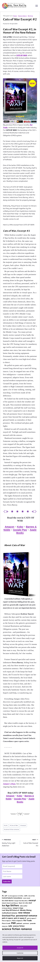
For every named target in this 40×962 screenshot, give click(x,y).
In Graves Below (7, 908)
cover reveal (26, 898)
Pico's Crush (6, 923)
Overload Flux (8, 915)
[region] (20, 946)
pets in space (7, 918)
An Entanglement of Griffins (15, 896)
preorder (33, 923)
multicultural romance (9, 913)
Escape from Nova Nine (21, 901)
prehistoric (26, 923)
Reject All (20, 958)
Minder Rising (25, 910)
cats (5, 825)
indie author (23, 906)
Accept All (20, 948)
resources (4, 926)
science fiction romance (11, 829)
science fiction (19, 926)
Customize (20, 953)
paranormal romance (26, 915)
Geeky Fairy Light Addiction (8, 843)
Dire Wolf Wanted (7, 901)
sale (10, 926)
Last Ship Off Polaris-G (10, 910)
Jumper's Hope (18, 908)
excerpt (23, 825)
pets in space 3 (31, 918)
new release (24, 912)
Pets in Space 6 (17, 921)
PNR (13, 923)
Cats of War (14, 825)
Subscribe (6, 881)
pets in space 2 (20, 918)
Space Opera (22, 16)
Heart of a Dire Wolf (25, 903)
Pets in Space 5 (6, 921)
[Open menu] (36, 5)
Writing (30, 16)
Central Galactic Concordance (12, 898)
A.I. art (4, 896)
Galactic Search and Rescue (10, 903)
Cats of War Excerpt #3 (30, 843)
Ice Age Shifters (10, 905)
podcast (19, 923)
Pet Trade (27, 920)
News (15, 16)
